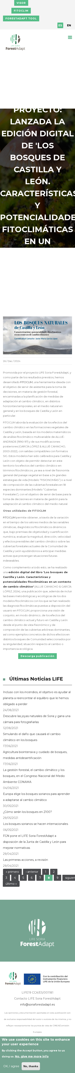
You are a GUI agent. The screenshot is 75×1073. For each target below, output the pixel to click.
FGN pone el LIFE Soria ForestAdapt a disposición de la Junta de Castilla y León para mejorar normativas (34, 842)
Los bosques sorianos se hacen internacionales (35, 824)
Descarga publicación (37, 656)
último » (11, 884)
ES (60, 25)
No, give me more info (32, 1056)
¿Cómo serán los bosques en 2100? (27, 812)
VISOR (21, 2)
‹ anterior (32, 872)
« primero (12, 872)
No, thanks (30, 1066)
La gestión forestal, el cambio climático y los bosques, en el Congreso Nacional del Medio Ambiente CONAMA (34, 776)
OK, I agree (11, 1066)
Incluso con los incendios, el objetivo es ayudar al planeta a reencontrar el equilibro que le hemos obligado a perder (37, 698)
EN (69, 25)
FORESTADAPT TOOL (21, 18)
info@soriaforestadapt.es (37, 1004)
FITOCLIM (21, 10)
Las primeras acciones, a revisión (25, 860)
